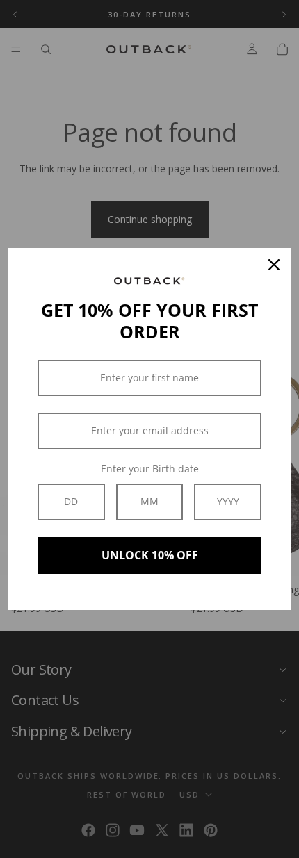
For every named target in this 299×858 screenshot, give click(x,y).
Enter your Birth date (150, 468)
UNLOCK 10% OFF (150, 555)
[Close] (274, 264)
